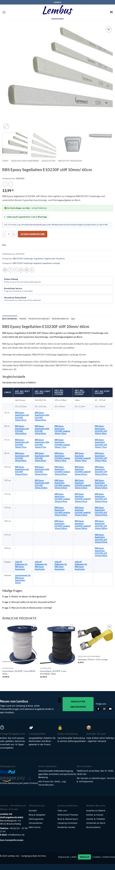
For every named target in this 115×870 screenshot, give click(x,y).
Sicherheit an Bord (95, 823)
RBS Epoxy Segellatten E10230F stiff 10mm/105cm (101, 470)
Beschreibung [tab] (9, 318)
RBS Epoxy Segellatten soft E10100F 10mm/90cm (22, 457)
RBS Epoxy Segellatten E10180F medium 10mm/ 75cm (62, 443)
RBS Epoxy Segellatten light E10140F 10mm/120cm (42, 484)
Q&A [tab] (73, 318)
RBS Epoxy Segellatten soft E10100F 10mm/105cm (22, 470)
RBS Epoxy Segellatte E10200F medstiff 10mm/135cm (83, 498)
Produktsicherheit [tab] (39, 318)
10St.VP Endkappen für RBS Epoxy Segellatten (21, 565)
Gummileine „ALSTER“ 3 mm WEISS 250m (18, 672)
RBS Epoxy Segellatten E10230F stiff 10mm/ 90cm (101, 457)
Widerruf (84, 856)
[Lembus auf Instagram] (104, 709)
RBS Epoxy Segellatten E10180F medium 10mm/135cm (62, 498)
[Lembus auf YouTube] (110, 709)
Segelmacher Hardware (25, 161)
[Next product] (5, 184)
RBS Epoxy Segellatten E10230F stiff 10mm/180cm (101, 525)
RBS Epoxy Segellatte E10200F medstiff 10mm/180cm (83, 525)
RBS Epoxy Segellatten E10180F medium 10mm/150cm (62, 511)
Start (5, 161)
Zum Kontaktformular (12, 840)
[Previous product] (10, 184)
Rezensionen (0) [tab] (60, 318)
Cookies (97, 856)
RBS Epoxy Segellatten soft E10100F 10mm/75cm (22, 443)
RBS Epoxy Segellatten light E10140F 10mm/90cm (42, 457)
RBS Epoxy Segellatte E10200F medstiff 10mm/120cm (83, 484)
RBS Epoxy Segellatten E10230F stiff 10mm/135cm (101, 498)
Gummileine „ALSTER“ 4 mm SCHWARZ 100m (53, 672)
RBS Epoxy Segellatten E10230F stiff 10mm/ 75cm (101, 443)
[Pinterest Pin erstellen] (26, 269)
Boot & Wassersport (68, 819)
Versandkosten (27, 224)
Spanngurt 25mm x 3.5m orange (92, 659)
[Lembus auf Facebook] (98, 709)
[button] (4, 12)
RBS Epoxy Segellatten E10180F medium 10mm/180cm (62, 525)
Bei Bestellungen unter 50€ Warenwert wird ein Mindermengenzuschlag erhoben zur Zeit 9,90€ (70, 224)
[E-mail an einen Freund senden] (21, 269)
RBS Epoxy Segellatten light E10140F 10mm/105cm (42, 470)
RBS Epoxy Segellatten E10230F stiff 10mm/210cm (101, 538)
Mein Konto (35, 827)
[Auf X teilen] (15, 269)
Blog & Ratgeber (37, 814)
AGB (74, 856)
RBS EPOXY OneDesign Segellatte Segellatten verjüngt (36, 263)
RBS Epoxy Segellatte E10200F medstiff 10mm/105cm (83, 470)
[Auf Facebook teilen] (10, 269)
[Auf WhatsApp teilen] (5, 269)
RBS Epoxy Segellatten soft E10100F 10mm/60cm (22, 430)
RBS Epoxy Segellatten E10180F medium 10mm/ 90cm (62, 457)
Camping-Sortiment (67, 823)
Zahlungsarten (36, 819)
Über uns (62, 810)
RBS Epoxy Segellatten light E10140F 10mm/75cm (42, 443)
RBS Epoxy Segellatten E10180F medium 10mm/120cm (62, 484)
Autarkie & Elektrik (95, 810)
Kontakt (33, 810)
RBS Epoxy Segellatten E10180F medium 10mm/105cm (62, 470)
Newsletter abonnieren (78, 704)
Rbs (4, 244)
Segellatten (48, 161)
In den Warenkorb (32, 234)
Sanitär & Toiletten (95, 819)
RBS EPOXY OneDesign (70, 161)
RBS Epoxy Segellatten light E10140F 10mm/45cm (42, 416)
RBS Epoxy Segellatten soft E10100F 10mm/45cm (22, 416)
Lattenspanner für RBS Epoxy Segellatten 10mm (23, 579)
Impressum (63, 856)
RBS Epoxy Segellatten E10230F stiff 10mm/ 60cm (101, 430)
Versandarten (36, 823)
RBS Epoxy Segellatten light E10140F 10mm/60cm (42, 430)
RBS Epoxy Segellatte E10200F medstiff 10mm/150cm (83, 511)
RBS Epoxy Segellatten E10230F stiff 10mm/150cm (101, 511)
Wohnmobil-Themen (68, 814)
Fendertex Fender (66, 827)
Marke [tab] (22, 318)
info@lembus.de (16, 834)
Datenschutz (109, 856)
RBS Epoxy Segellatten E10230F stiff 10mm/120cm (101, 484)
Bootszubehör (93, 827)
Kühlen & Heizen (94, 814)
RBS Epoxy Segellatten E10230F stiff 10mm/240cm (101, 552)
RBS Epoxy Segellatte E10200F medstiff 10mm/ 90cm (83, 457)
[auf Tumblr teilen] (31, 269)
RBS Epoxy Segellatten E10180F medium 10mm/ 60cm (62, 430)
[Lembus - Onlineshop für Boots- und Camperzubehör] (57, 12)
